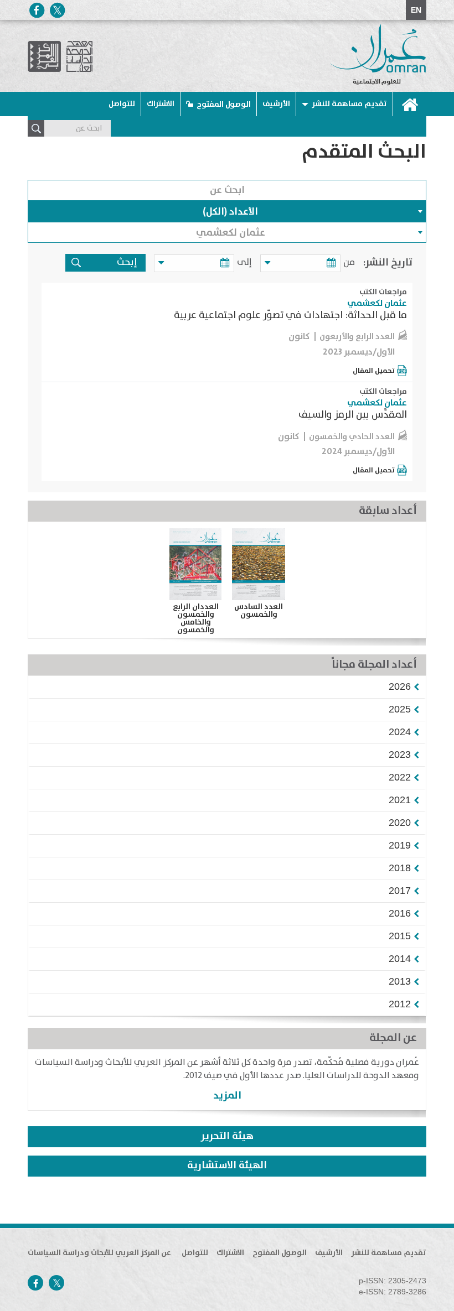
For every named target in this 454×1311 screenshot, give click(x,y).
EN (416, 10)
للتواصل (122, 104)
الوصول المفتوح (224, 104)
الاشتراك (160, 104)
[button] (400, 686)
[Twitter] (57, 10)
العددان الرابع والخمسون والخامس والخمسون (196, 618)
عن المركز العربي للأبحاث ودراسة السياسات (99, 1253)
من (349, 262)
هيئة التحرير (227, 1136)
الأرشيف (276, 104)
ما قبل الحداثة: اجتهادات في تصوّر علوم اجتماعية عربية (290, 315)
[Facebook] (36, 10)
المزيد (227, 1095)
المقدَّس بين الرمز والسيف (352, 415)
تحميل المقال (374, 370)
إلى (244, 262)
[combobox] (227, 211)
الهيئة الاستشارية (227, 1165)
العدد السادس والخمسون (258, 610)
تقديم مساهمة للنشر (349, 104)
